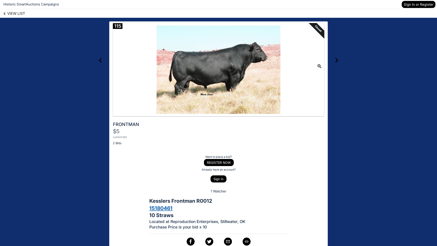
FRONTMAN (126, 124)
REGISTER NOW (219, 162)
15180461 (161, 208)
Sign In (218, 179)
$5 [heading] (116, 131)
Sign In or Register (418, 4)
